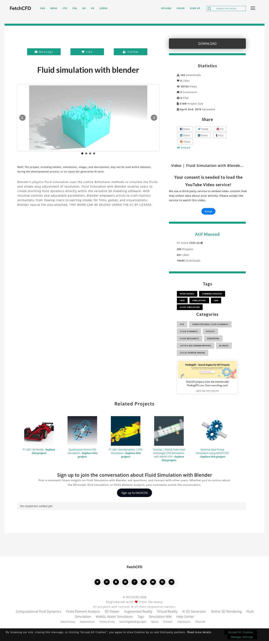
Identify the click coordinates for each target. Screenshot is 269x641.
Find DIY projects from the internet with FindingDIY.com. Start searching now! (207, 383)
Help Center (185, 616)
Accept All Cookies (240, 632)
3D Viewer (112, 611)
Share (186, 129)
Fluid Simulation (190, 307)
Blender (224, 345)
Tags (141, 616)
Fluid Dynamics (189, 331)
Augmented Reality (138, 611)
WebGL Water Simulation (114, 616)
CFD (182, 324)
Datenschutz (87, 621)
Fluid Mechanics (189, 338)
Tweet (204, 129)
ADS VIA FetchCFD (207, 391)
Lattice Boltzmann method (195, 345)
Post (220, 135)
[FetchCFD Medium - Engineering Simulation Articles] (107, 582)
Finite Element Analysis (83, 611)
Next (154, 118)
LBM (216, 300)
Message (45, 52)
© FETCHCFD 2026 (134, 597)
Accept (208, 211)
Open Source (187, 293)
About (154, 621)
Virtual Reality (167, 611)
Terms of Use (107, 621)
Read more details (199, 632)
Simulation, (199, 300)
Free (182, 300)
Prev (22, 118)
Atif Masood (207, 234)
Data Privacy (68, 621)
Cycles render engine (192, 352)
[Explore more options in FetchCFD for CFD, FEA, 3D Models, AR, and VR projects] (252, 8)
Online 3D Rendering (226, 611)
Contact (167, 621)
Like (89, 52)
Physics (210, 331)
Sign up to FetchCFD (134, 493)
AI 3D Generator (194, 611)
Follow (132, 52)
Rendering (213, 338)
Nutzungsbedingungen (132, 621)
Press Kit (200, 621)
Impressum (183, 621)
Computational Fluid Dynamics (210, 324)
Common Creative (212, 293)
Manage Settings (242, 636)
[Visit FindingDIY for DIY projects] (207, 369)
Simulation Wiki (160, 616)
